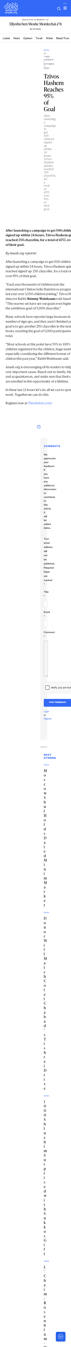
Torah (39, 38)
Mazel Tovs (62, 38)
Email (47, 614)
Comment (49, 634)
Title (46, 594)
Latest (6, 38)
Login (46, 712)
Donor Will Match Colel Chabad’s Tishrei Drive (45, 1003)
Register (48, 719)
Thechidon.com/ (40, 403)
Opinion (27, 38)
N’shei (49, 38)
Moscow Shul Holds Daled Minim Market (45, 838)
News (16, 38)
